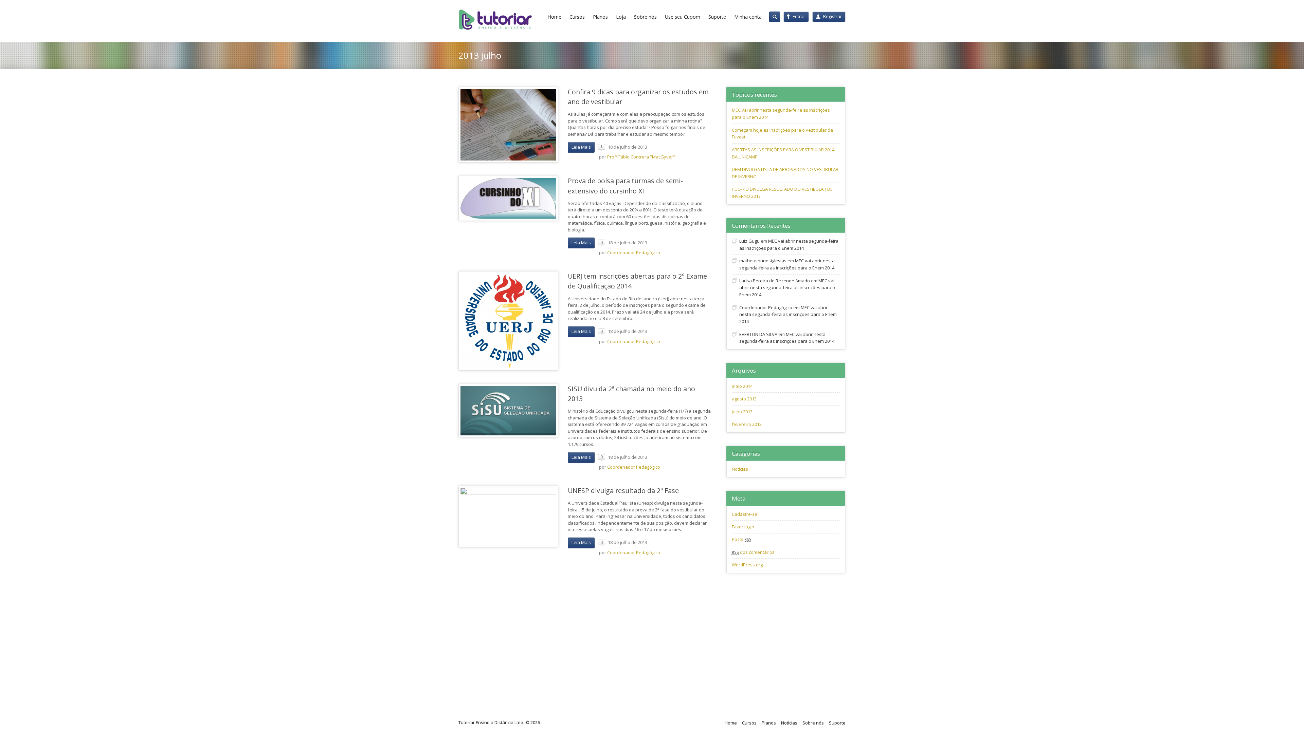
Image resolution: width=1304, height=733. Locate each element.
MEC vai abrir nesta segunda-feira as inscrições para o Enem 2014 (787, 288)
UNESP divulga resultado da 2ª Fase (623, 490)
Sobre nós (645, 17)
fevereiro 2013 (747, 424)
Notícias (740, 469)
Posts (741, 539)
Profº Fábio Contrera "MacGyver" (641, 157)
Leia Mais (581, 147)
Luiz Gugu (749, 241)
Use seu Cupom (682, 17)
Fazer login (743, 527)
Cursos (577, 17)
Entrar (799, 16)
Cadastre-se (744, 514)
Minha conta (748, 17)
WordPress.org (747, 565)
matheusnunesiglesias (762, 261)
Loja (621, 17)
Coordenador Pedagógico (633, 252)
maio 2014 (742, 386)
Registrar (832, 16)
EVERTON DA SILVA (758, 334)
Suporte (717, 17)
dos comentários (753, 552)
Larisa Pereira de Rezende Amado (774, 281)
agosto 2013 (744, 399)
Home (554, 17)
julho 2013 (742, 412)
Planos (600, 17)
